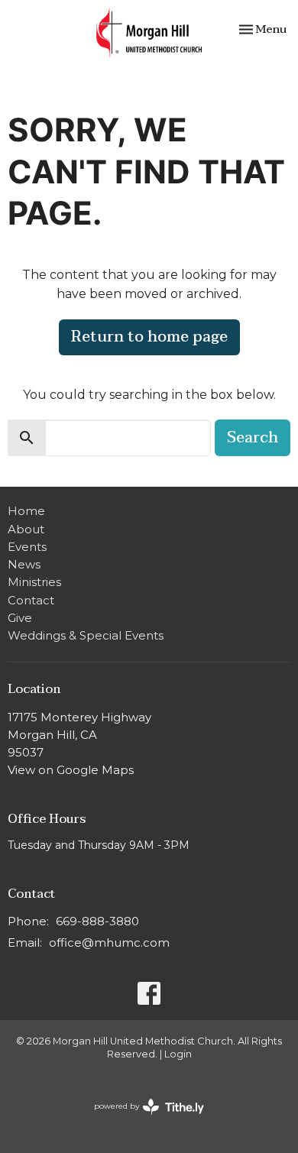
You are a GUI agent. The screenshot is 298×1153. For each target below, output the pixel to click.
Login (178, 1054)
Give (20, 618)
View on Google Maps (71, 770)
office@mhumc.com (109, 942)
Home (26, 511)
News (24, 564)
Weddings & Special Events (86, 635)
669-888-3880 (97, 921)
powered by (141, 1119)
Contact (31, 600)
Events (27, 546)
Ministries (34, 582)
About (26, 529)
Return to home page (149, 337)
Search (252, 438)
